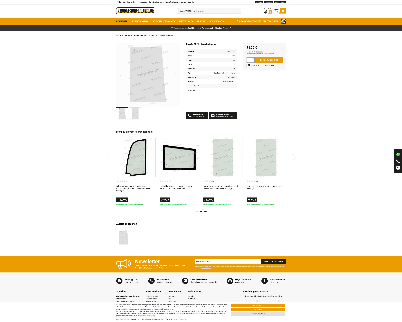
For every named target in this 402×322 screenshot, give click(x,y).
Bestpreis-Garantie (152, 296)
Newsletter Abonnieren (273, 261)
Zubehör (201, 21)
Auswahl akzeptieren (258, 314)
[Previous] (120, 74)
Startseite (119, 35)
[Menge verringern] (253, 61)
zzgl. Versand (259, 52)
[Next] (175, 74)
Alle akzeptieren (258, 305)
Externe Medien (146, 319)
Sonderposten (217, 21)
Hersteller (121, 21)
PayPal (157, 319)
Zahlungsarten (151, 301)
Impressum (172, 296)
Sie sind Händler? (280, 2)
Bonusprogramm (140, 21)
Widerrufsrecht (173, 301)
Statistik (133, 319)
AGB (169, 299)
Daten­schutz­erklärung (147, 316)
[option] (136, 171)
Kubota (136, 35)
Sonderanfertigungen (164, 21)
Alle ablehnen (258, 309)
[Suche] (238, 10)
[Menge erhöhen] (253, 58)
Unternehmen (186, 21)
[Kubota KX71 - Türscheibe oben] (123, 237)
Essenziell (123, 319)
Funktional (168, 319)
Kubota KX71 (145, 35)
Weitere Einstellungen (180, 319)
